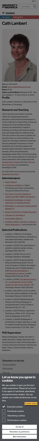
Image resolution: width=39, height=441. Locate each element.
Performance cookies (17, 420)
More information (19, 437)
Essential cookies (15, 407)
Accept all (19, 427)
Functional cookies (15, 411)
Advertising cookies (16, 416)
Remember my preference (20, 432)
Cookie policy (31, 403)
